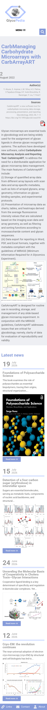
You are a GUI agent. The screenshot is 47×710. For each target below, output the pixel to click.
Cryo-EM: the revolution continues (19, 646)
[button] (42, 32)
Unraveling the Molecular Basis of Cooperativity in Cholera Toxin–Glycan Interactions (23, 574)
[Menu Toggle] (20, 30)
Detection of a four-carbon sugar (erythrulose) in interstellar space (20, 483)
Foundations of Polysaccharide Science (23, 374)
